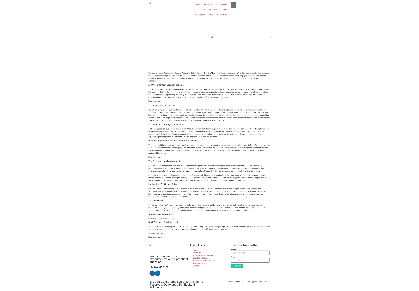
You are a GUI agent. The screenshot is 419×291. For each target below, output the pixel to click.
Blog (211, 15)
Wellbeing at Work (210, 10)
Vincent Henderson (228, 73)
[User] (233, 5)
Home (197, 5)
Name (233, 250)
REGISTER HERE (158, 233)
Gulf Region (200, 15)
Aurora (247, 205)
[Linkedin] (157, 273)
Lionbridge (256, 73)
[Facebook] (152, 273)
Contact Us (222, 15)
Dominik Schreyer (213, 226)
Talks (224, 10)
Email (233, 257)
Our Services (221, 5)
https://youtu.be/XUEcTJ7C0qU (161, 218)
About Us (208, 5)
